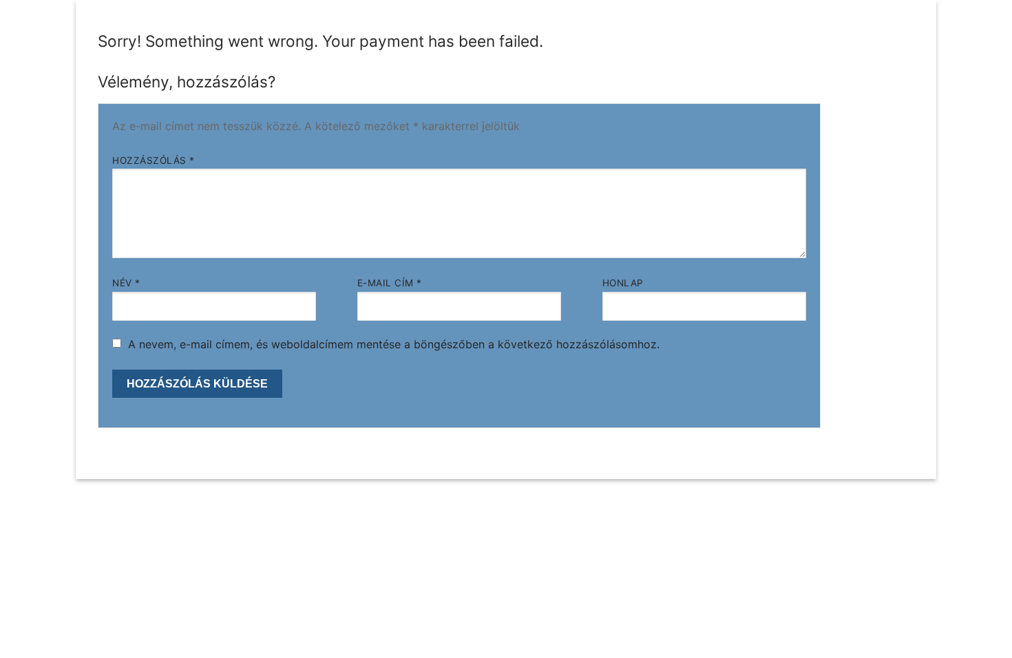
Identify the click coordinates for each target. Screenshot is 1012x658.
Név (126, 282)
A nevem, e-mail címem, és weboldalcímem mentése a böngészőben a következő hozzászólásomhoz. (394, 344)
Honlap (623, 282)
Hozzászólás (153, 160)
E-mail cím (389, 282)
